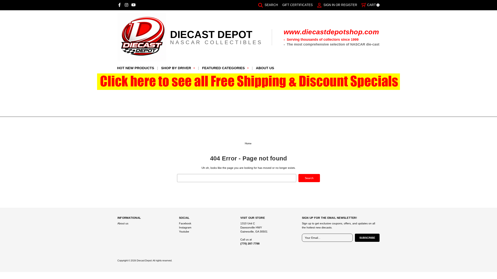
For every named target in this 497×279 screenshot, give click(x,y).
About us (265, 68)
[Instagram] (126, 5)
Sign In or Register (340, 5)
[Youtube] (133, 5)
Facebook (185, 223)
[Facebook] (119, 5)
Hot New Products (135, 68)
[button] (248, 81)
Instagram (185, 227)
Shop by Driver (176, 68)
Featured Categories (223, 68)
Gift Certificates (297, 5)
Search (271, 5)
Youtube (184, 231)
